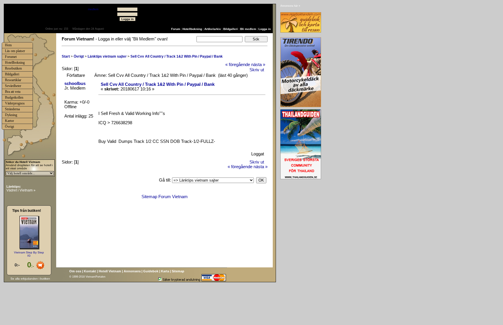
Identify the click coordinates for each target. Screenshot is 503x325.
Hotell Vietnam (110, 271)
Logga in (264, 29)
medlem (93, 9)
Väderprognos (15, 103)
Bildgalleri (230, 29)
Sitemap (178, 271)
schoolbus (75, 83)
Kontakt (90, 271)
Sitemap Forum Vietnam (164, 196)
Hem (8, 45)
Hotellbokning (192, 29)
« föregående (237, 64)
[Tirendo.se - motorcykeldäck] (300, 105)
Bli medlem (248, 29)
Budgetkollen (14, 97)
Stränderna (12, 109)
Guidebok (150, 271)
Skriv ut (256, 70)
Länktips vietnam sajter (107, 56)
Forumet (11, 57)
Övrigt (79, 56)
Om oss (75, 271)
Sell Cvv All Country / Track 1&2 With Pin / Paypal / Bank (176, 56)
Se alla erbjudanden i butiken (30, 278)
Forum (175, 29)
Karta (165, 271)
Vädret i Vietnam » (21, 190)
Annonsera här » (290, 5)
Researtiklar (13, 80)
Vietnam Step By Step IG (29, 254)
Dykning (11, 115)
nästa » (258, 64)
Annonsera (132, 271)
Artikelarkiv (212, 29)
